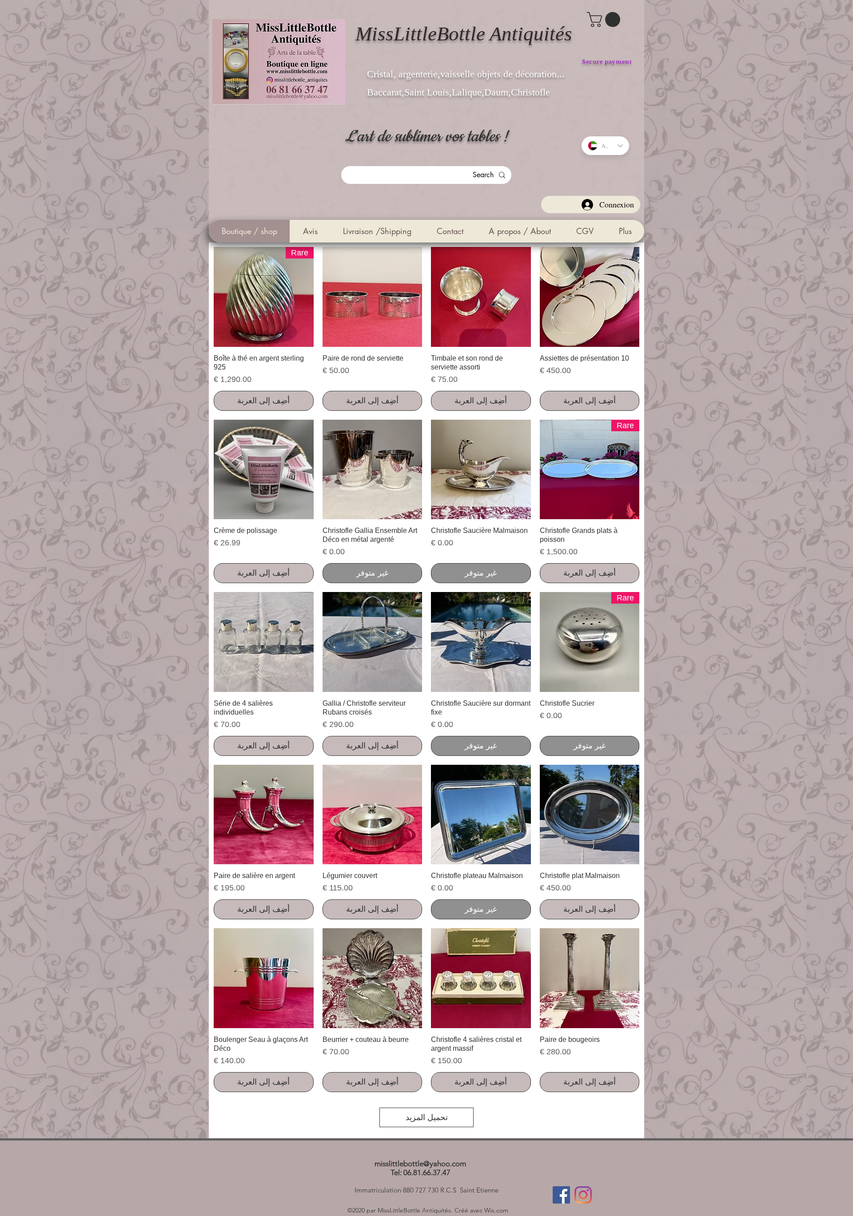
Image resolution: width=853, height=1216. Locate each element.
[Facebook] (561, 1195)
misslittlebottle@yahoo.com (420, 1163)
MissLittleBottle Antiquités (463, 34)
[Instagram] (583, 1195)
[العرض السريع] (590, 297)
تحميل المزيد (427, 1117)
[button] (605, 19)
